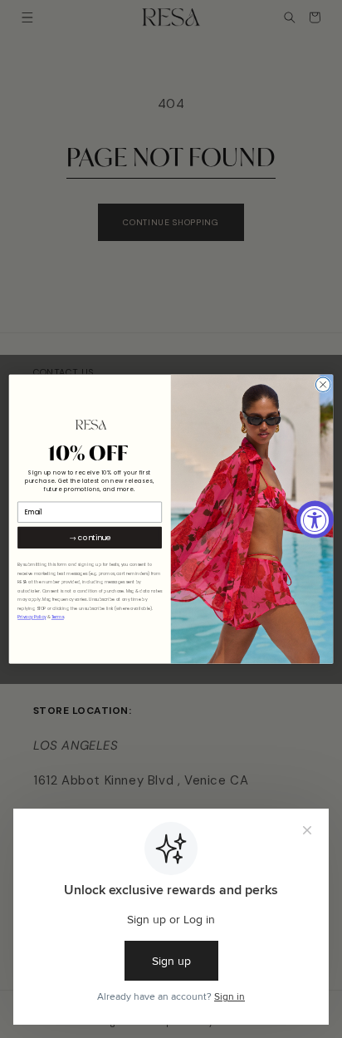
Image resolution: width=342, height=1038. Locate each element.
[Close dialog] (322, 384)
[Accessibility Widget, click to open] (315, 519)
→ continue (90, 537)
